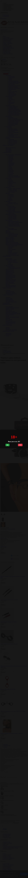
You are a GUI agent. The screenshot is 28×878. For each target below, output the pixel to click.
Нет (20, 444)
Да (7, 444)
